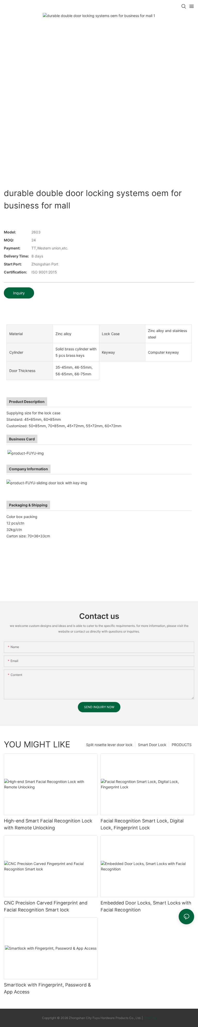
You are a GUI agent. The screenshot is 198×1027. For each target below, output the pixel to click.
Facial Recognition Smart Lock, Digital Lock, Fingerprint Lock (142, 824)
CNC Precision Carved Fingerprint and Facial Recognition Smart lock (45, 906)
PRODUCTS (182, 744)
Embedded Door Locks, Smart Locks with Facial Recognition (146, 906)
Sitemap (150, 1018)
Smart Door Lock (152, 744)
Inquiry (19, 293)
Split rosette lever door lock (109, 744)
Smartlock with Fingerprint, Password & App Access (47, 988)
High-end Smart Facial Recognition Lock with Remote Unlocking (48, 824)
